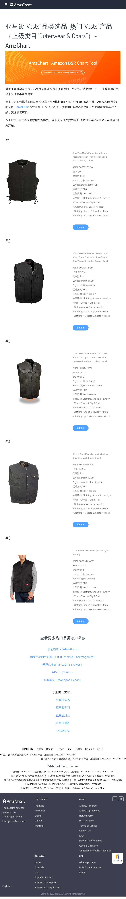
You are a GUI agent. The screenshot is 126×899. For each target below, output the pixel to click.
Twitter (39, 748)
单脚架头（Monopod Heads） (63, 680)
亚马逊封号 (63, 715)
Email (69, 748)
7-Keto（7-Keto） (63, 672)
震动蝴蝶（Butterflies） (63, 649)
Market (38, 820)
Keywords (40, 810)
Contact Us (85, 830)
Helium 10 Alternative (90, 840)
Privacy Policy (86, 820)
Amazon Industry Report (48, 887)
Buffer (79, 748)
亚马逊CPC (63, 731)
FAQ (81, 835)
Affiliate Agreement (89, 810)
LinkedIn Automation (90, 867)
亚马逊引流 (63, 723)
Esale (82, 872)
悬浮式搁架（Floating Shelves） (63, 664)
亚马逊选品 (63, 700)
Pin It (100, 748)
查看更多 (81, 227)
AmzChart (22, 107)
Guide (38, 862)
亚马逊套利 (63, 707)
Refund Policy (86, 815)
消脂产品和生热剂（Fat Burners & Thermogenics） (63, 657)
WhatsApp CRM (87, 862)
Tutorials (39, 867)
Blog (37, 872)
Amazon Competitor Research (95, 850)
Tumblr (60, 748)
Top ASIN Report (44, 877)
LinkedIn (89, 748)
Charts (38, 815)
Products (39, 805)
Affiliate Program (88, 805)
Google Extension (88, 845)
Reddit (49, 748)
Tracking (39, 825)
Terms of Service (88, 825)
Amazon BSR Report (45, 882)
